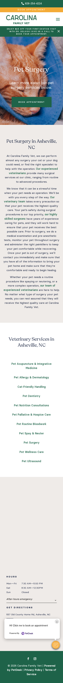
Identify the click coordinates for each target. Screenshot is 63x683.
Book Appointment (32, 9)
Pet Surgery (31, 442)
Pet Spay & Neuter (31, 433)
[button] (56, 645)
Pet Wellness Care (31, 452)
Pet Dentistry (31, 396)
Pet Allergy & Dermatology (31, 377)
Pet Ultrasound (31, 461)
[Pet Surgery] (58, 24)
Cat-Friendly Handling (31, 386)
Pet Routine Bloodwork (31, 424)
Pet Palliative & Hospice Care (31, 414)
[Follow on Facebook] (28, 658)
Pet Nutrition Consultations (31, 405)
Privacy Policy (33, 669)
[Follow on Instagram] (35, 658)
